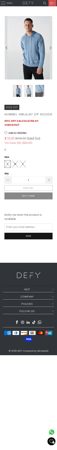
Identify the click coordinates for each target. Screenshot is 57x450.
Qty (6, 173)
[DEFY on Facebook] (17, 322)
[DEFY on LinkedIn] (28, 322)
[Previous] (6, 48)
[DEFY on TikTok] (34, 322)
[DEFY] (28, 3)
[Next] (50, 48)
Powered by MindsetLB (35, 351)
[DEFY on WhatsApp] (39, 322)
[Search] (45, 3)
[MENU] (1, 3)
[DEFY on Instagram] (22, 322)
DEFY (19, 351)
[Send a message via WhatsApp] (51, 432)
